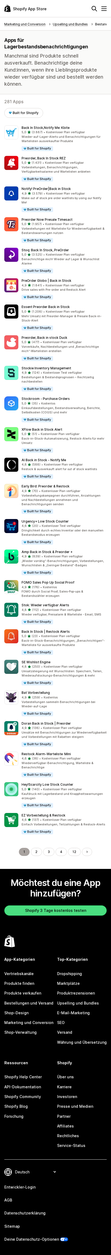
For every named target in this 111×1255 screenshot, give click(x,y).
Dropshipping (69, 973)
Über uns (65, 1077)
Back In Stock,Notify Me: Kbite (46, 128)
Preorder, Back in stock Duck (44, 338)
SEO (61, 1022)
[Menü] (104, 8)
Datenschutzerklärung (25, 1213)
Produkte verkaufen (22, 993)
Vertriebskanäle (19, 973)
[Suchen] (94, 8)
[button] (55, 138)
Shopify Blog (16, 1106)
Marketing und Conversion (28, 1022)
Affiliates (65, 1126)
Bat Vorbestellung (36, 693)
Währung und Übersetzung (82, 1042)
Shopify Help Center (23, 1077)
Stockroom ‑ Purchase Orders (46, 399)
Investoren (67, 1096)
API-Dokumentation (22, 1087)
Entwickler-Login (20, 1187)
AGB (8, 1200)
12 (74, 852)
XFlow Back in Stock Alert (42, 429)
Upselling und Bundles (78, 1003)
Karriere (64, 1087)
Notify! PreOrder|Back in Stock (46, 189)
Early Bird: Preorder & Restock (46, 486)
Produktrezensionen (76, 993)
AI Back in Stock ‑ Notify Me (44, 460)
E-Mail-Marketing (73, 1012)
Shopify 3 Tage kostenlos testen (55, 910)
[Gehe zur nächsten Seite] (87, 852)
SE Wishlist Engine (36, 662)
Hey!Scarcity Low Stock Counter (47, 784)
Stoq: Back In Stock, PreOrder (45, 250)
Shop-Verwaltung (20, 1032)
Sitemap (12, 1226)
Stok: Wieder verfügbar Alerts (45, 605)
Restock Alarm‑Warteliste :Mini (46, 754)
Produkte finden (19, 983)
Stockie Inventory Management (46, 368)
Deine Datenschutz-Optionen (31, 1239)
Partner (64, 1116)
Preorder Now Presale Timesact (47, 219)
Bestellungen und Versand (28, 1003)
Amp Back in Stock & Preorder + (47, 552)
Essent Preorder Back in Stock (46, 307)
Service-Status (71, 1145)
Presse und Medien (75, 1106)
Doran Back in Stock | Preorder (46, 723)
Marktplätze (68, 983)
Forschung (13, 1116)
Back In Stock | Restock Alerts (46, 632)
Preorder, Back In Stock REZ (44, 158)
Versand (64, 1032)
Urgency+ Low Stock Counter (45, 521)
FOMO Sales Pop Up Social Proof (48, 582)
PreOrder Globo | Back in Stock (46, 281)
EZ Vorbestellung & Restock (43, 815)
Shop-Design (16, 1012)
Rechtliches (68, 1135)
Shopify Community (22, 1096)
